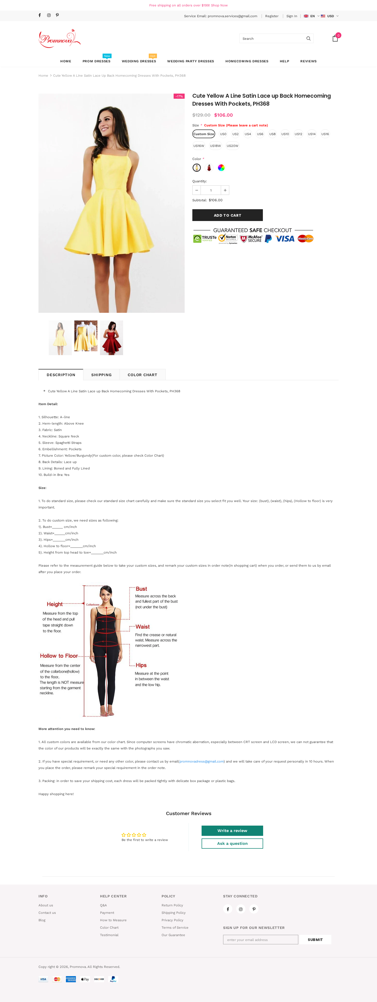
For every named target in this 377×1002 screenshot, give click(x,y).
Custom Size (203, 134)
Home (43, 75)
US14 (312, 134)
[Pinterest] (59, 15)
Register (272, 16)
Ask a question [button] (232, 843)
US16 (325, 134)
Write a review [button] (232, 830)
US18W (215, 146)
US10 (285, 134)
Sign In (291, 16)
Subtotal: (199, 200)
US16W (198, 146)
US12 (298, 134)
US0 (223, 134)
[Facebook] (41, 15)
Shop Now (219, 5)
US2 (235, 134)
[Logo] (59, 38)
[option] (111, 203)
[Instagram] (50, 15)
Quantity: (199, 181)
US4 (248, 134)
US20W (233, 146)
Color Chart (142, 375)
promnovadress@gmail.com (202, 761)
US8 (272, 134)
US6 (260, 134)
